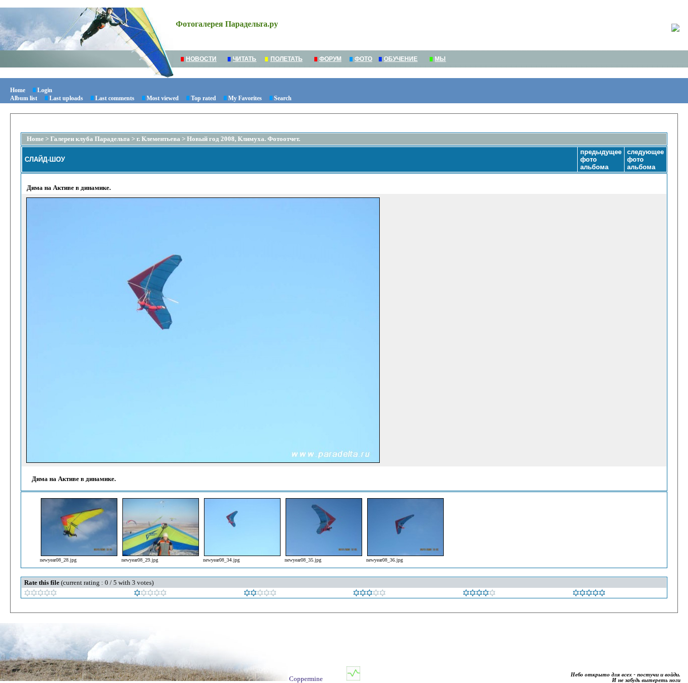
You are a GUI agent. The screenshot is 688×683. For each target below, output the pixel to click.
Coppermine (306, 678)
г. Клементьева (158, 139)
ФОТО (363, 58)
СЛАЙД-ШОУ (45, 159)
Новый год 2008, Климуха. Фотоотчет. (243, 139)
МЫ (440, 58)
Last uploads (66, 98)
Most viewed (163, 98)
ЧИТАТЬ (244, 58)
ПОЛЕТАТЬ (286, 58)
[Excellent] (479, 594)
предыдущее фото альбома (601, 159)
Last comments (114, 98)
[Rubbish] (40, 594)
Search (283, 98)
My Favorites (245, 98)
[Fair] (260, 594)
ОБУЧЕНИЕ (401, 58)
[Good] (369, 594)
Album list (23, 98)
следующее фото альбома (645, 159)
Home (17, 90)
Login (44, 90)
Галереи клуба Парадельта (90, 139)
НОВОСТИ (201, 58)
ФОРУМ (330, 58)
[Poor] (150, 594)
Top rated (203, 98)
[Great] (589, 594)
